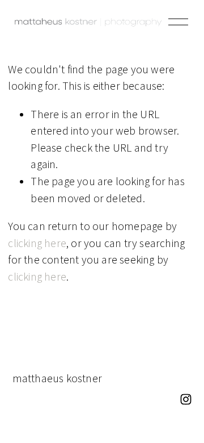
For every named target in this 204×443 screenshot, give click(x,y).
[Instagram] (186, 399)
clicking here (37, 243)
